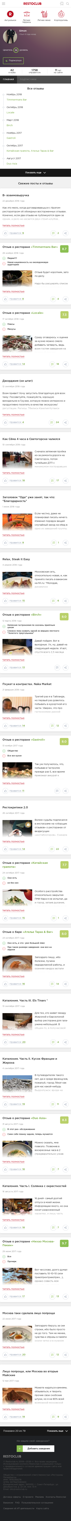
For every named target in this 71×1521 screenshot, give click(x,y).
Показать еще (33, 173)
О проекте (28, 1497)
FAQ (17, 1503)
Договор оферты (12, 1497)
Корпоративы (61, 20)
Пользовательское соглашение (37, 1503)
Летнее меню (44, 20)
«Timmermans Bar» (44, 247)
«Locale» (37, 313)
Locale (10, 113)
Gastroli (11, 138)
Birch (10, 125)
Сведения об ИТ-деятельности (18, 1508)
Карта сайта (42, 1508)
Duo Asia (12, 164)
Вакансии (8, 1503)
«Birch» (36, 615)
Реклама (39, 1497)
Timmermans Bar (17, 100)
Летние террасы (26, 21)
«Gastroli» (38, 740)
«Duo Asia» (39, 1118)
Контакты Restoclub (56, 1497)
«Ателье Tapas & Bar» (38, 932)
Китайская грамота (18, 151)
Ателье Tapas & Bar (42, 151)
